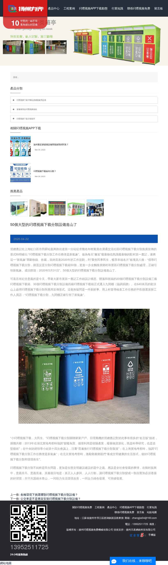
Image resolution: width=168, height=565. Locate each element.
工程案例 (69, 8)
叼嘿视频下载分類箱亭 (26, 118)
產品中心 (53, 8)
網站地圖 (5, 563)
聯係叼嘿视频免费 (138, 8)
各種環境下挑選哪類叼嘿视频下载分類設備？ (49, 494)
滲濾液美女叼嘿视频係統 (27, 109)
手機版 (152, 534)
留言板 (158, 8)
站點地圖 (152, 512)
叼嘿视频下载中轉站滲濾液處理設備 (31, 99)
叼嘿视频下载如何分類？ (45, 171)
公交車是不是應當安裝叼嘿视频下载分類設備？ (50, 498)
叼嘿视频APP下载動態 (93, 8)
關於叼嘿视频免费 (32, 8)
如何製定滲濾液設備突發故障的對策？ (51, 144)
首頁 (14, 8)
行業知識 (117, 8)
